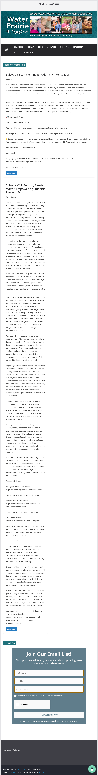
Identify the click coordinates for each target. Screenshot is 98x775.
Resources (51, 47)
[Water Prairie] (48, 12)
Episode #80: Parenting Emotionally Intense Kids (38, 74)
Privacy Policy (29, 53)
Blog (40, 47)
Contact (15, 53)
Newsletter (77, 47)
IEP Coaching (17, 47)
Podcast (30, 47)
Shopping (64, 47)
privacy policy (52, 721)
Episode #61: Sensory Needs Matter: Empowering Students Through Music (25, 188)
